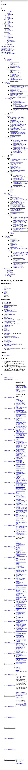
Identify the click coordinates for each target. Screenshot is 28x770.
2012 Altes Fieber (20, 613)
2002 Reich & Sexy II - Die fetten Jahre (21, 422)
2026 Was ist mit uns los (18, 267)
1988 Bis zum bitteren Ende (16, 93)
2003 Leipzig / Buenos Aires (16, 162)
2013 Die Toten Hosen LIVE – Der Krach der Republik (21, 589)
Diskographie (10, 14)
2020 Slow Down (20, 637)
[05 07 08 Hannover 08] (9, 472)
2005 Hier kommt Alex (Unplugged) (21, 456)
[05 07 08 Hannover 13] (9, 525)
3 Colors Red (7, 355)
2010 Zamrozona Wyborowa (20, 475)
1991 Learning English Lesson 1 (17, 117)
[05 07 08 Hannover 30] (9, 706)
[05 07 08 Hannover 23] (9, 632)
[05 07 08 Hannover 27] (9, 674)
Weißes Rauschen (8, 310)
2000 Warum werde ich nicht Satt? (18, 133)
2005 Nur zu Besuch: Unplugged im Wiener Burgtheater (21, 429)
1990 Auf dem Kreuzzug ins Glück (18, 97)
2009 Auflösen (19, 470)
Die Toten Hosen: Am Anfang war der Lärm (21, 661)
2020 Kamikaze (19, 635)
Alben (11, 100)
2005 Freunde (19, 461)
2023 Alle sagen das (14, 241)
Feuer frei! (6, 317)
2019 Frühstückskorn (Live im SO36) (21, 626)
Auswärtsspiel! (7, 303)
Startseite (18, 667)
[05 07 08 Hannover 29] (9, 696)
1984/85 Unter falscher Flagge (17, 87)
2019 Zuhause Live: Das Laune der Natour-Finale (21, 600)
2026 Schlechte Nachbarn (19, 263)
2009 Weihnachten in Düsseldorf (17, 170)
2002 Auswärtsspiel (17, 175)
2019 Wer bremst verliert (15, 210)
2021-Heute (6, 32)
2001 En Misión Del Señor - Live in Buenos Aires (21, 480)
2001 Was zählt (19, 441)
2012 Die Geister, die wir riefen (20, 220)
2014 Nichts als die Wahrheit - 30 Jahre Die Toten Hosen (21, 653)
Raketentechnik (19, 695)
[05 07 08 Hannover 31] (9, 717)
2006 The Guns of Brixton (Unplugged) (20, 463)
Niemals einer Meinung (9, 321)
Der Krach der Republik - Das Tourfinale (21, 658)
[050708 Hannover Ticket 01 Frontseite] (10, 379)
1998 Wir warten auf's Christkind (17, 132)
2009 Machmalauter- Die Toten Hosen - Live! (21, 433)
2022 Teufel (15, 260)
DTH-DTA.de (19, 676)
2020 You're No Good (21, 639)
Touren (8, 13)
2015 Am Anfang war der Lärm (17, 202)
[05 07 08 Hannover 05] (9, 440)
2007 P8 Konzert (14, 166)
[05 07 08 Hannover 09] (9, 482)
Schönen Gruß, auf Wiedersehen (11, 337)
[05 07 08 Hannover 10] (9, 493)
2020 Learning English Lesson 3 (20, 231)
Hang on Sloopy (7, 333)
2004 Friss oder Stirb (17, 178)
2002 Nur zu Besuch (20, 443)
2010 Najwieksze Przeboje (19, 186)
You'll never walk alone (9, 348)
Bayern (5, 328)
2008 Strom (18, 465)
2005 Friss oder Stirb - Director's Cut (21, 494)
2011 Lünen (12, 195)
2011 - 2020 (6, 28)
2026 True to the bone (18, 266)
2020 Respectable (20, 636)
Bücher (11, 191)
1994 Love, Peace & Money (19, 144)
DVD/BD (12, 189)
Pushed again (7, 326)
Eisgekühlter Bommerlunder (10, 344)
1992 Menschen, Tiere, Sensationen (18, 118)
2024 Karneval (13, 244)
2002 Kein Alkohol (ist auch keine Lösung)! (21, 448)
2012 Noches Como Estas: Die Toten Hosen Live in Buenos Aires (21, 644)
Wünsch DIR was (8, 318)
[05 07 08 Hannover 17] (9, 568)
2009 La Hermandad (17, 185)
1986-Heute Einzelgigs (15, 67)
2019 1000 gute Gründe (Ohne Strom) (21, 629)
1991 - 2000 (6, 19)
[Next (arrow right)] (17, 379)
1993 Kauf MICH (17, 141)
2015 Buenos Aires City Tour (16, 204)
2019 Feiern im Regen (21, 633)
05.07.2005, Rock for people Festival (21, 386)
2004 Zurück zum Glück (18, 179)
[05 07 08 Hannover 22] (9, 621)
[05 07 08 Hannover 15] (9, 546)
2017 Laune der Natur (18, 224)
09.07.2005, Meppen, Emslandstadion (21, 389)
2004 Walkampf (19, 450)
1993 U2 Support (14, 120)
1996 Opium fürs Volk (18, 145)
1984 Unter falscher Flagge (19, 102)
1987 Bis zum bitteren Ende (19, 106)
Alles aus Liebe (7, 342)
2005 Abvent (13, 164)
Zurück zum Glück (8, 306)
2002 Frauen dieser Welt (21, 442)
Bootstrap (17, 700)
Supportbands (10, 37)
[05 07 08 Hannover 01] (9, 397)
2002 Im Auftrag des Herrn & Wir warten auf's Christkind (20, 487)
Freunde (5, 346)
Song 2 (5, 309)
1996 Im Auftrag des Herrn (19, 147)
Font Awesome (22, 704)
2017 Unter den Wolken (21, 620)
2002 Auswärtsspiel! (14, 160)
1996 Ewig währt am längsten (17, 127)
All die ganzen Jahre (8, 325)
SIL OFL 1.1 (24, 705)
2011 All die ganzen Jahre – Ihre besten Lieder (20, 580)
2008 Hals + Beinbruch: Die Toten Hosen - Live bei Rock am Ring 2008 (21, 509)
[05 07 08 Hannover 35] (9, 760)
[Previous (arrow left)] (16, 379)
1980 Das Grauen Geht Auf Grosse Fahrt (15, 73)
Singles (11, 112)
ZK (4, 10)
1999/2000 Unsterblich (15, 136)
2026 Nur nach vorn (17, 264)
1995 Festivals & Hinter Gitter (17, 125)
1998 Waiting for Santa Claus (19, 150)
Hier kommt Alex (8, 313)
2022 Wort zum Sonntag (18, 258)
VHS (11, 113)
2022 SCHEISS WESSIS (19, 259)
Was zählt (6, 315)
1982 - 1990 (6, 15)
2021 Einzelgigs (13, 239)
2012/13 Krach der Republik (16, 198)
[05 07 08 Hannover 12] (9, 514)
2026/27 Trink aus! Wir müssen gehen (18, 248)
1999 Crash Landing (17, 152)
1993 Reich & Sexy (17, 143)
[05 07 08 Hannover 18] (9, 578)
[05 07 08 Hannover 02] (9, 408)
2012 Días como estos (21, 640)
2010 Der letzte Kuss (20, 473)
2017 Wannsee (19, 621)
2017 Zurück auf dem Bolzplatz (17, 206)
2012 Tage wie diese (14, 197)
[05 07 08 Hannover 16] (9, 557)
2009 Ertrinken (19, 472)
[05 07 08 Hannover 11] (9, 504)
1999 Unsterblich (17, 151)
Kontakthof (9, 44)
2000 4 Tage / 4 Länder (15, 135)
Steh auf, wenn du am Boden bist (11, 323)
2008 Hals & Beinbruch (15, 167)
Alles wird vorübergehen (9, 314)
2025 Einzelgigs (13, 247)
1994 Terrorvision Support (16, 122)
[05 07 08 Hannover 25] (9, 653)
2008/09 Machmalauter (15, 168)
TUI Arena (6, 293)
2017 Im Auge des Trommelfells (17, 208)
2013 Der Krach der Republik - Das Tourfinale (20, 648)
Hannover (6, 291)
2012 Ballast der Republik (19, 218)
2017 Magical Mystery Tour (16, 205)
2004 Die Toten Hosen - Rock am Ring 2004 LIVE (21, 491)
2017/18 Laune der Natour (16, 209)
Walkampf (6, 329)
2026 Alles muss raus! (18, 255)
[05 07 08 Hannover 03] (9, 419)
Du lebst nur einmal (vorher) (10, 305)
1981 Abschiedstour (14, 66)
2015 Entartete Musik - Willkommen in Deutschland (21, 593)
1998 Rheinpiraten (14, 131)
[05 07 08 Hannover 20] (9, 600)
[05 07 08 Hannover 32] (9, 728)
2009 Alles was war (20, 466)
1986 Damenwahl (14, 90)
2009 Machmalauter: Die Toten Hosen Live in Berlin (21, 513)
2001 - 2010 (6, 24)
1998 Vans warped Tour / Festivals (18, 129)
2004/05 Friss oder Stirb (15, 163)
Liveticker (9, 42)
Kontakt (17, 692)
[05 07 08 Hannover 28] (9, 685)
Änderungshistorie (11, 41)
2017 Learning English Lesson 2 (20, 225)
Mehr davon (6, 36)
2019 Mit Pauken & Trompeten (17, 212)
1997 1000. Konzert (14, 128)
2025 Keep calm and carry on (17, 245)
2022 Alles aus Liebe (14, 240)
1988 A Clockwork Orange (16, 94)
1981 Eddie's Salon (14, 75)
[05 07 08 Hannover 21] (9, 610)
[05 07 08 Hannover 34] (9, 749)
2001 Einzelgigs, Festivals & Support (18, 159)
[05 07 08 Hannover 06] (9, 451)
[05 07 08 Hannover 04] (9, 429)
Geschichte (9, 11)
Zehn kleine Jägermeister (9, 336)
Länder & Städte (10, 40)
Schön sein (6, 334)
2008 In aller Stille (17, 182)
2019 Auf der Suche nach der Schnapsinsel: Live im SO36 (21, 604)
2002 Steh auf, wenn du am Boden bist (21, 445)
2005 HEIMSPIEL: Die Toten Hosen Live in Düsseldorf (21, 502)
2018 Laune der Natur (21, 624)
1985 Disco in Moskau (15, 89)
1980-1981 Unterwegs (15, 64)
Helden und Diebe (8, 341)
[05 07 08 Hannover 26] (9, 664)
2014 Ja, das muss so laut (15, 201)
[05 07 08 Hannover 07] (9, 461)
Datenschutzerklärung (21, 693)
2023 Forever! (13, 243)
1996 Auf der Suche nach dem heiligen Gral (16, 80)
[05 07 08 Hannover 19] (9, 589)
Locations (9, 38)
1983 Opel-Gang (17, 101)
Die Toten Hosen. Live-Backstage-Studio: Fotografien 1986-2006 (21, 533)
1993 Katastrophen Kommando (17, 121)
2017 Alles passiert (20, 622)
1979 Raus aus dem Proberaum (14, 62)
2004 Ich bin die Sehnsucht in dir (19, 454)
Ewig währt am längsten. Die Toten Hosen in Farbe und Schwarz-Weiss (21, 528)
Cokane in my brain (8, 319)
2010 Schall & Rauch (15, 171)
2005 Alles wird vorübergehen (19, 459)
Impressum (22, 692)
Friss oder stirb (7, 288)
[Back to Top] (16, 674)
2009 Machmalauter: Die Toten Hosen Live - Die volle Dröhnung (21, 517)
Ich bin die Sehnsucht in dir (10, 311)
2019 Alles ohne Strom (15, 213)
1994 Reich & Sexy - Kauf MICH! (18, 124)
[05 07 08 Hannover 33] (9, 738)
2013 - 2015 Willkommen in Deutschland (19, 550)
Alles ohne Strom (20, 663)
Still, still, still (7, 340)
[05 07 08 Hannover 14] (9, 536)
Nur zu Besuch (7, 322)
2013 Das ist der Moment (19, 618)
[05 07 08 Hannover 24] (9, 642)
